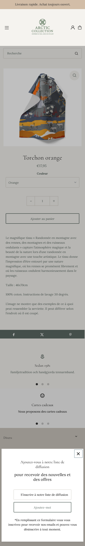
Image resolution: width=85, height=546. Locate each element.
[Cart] (80, 27)
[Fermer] (78, 453)
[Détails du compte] (73, 27)
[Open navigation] (15, 27)
